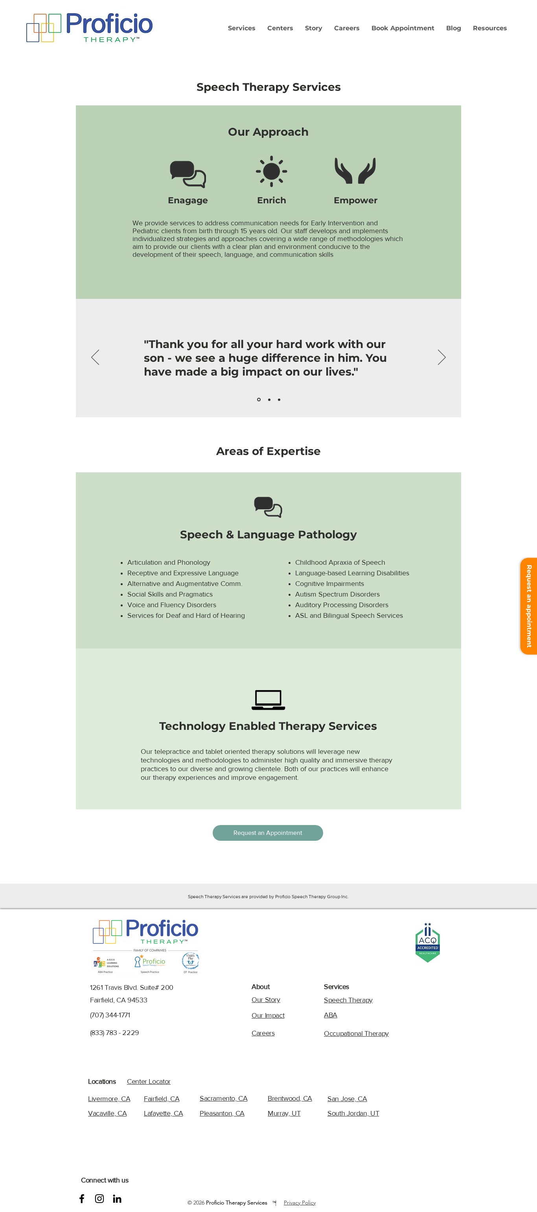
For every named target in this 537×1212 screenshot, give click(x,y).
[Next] (442, 358)
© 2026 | (234, 1202)
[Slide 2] (269, 399)
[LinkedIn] (117, 1199)
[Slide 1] (259, 400)
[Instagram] (99, 1199)
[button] (241, 28)
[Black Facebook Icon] (82, 1199)
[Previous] (95, 358)
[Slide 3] (279, 399)
